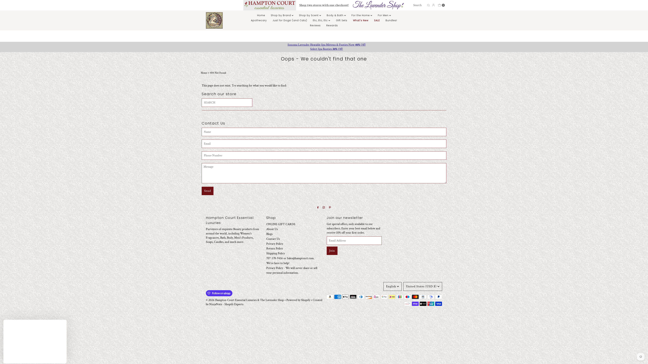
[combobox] (419, 5)
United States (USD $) (421, 286)
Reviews (315, 25)
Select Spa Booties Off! (324, 49)
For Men (383, 15)
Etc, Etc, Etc (321, 20)
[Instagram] (323, 207)
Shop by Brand (281, 15)
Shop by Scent (309, 15)
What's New (360, 20)
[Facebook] (318, 207)
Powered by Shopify (298, 300)
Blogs (269, 234)
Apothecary (259, 20)
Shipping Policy (275, 253)
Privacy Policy (274, 244)
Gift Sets (341, 20)
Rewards (332, 25)
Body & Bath (335, 15)
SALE (377, 20)
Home (261, 15)
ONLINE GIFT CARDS (280, 224)
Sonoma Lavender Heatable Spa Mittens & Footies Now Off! (324, 45)
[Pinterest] (330, 207)
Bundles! (391, 20)
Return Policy (274, 248)
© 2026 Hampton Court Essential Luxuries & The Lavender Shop (245, 300)
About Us (272, 229)
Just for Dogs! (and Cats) (290, 20)
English (391, 286)
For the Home (361, 15)
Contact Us (273, 239)
